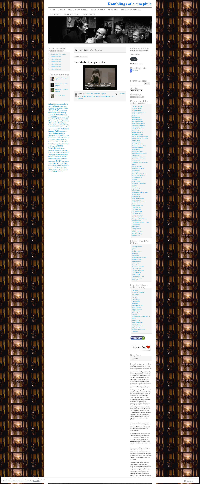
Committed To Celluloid (138, 127)
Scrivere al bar (135, 324)
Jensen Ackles (54, 130)
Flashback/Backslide (137, 151)
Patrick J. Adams (52, 144)
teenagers (50, 165)
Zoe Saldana (60, 172)
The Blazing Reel (136, 209)
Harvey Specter (62, 123)
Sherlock (64, 156)
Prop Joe (54, 146)
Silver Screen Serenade (138, 198)
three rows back (136, 226)
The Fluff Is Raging (137, 213)
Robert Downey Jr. (62, 150)
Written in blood (136, 235)
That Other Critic (136, 207)
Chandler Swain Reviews (138, 129)
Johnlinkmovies (136, 160)
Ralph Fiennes (60, 148)
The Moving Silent (137, 217)
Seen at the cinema (78, 10)
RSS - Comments (136, 72)
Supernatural (60, 163)
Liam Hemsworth (52, 137)
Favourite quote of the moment (58, 54)
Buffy (57, 110)
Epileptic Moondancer (137, 147)
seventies (58, 156)
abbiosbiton (135, 296)
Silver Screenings (136, 200)
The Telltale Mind (136, 272)
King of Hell (65, 135)
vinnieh (134, 230)
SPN (58, 160)
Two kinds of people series (89, 62)
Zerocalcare (135, 331)
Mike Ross (65, 142)
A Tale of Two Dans (137, 108)
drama (54, 116)
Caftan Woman (136, 117)
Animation (55, 14)
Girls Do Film (135, 155)
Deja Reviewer (136, 140)
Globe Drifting (136, 311)
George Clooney (57, 121)
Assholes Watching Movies (139, 112)
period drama (61, 144)
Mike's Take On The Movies (139, 174)
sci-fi (54, 156)
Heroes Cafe (135, 255)
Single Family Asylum (138, 326)
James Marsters (66, 126)
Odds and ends (71, 14)
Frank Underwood (57, 119)
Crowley (63, 112)
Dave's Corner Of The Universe (140, 138)
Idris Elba (66, 125)
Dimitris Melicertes (137, 309)
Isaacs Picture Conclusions (139, 159)
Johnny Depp (64, 131)
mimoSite (134, 314)
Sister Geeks (135, 263)
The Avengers (63, 165)
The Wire (55, 167)
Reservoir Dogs (53, 150)
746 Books (135, 290)
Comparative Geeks (137, 246)
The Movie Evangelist (137, 215)
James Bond (59, 126)
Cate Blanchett (63, 110)
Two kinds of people (100, 94)
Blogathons (89, 14)
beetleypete (135, 303)
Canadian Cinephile (137, 119)
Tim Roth (61, 168)
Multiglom (135, 187)
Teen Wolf (56, 165)
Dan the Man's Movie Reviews (140, 136)
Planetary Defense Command (139, 257)
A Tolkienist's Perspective (138, 292)
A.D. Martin (135, 294)
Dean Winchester (56, 114)
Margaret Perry (136, 170)
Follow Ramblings (139, 48)
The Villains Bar (136, 268)
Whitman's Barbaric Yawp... (139, 329)
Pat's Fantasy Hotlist (137, 322)
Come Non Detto (136, 307)
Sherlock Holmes (52, 158)
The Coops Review (137, 211)
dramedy (59, 117)
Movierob (134, 179)
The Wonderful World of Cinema (140, 222)
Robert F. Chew (52, 152)
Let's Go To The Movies (138, 168)
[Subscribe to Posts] (131, 70)
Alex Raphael (135, 298)
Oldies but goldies (131, 10)
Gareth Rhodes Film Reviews (139, 153)
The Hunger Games (60, 95)
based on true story (61, 106)
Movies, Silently (136, 181)
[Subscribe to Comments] (131, 72)
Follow (134, 59)
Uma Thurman (60, 170)
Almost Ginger (136, 299)
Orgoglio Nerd (136, 320)
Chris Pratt (51, 113)
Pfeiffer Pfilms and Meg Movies (140, 192)
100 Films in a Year (137, 106)
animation (52, 104)
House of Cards (59, 125)
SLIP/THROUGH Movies (139, 202)
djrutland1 (134, 248)
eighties (63, 117)
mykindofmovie (136, 189)
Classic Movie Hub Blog (138, 125)
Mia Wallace (87, 96)
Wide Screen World (137, 234)
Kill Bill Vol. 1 (57, 135)
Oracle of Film (136, 190)
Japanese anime (51, 129)
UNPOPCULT (136, 274)
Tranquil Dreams (136, 228)
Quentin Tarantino (105, 96)
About (62, 10)
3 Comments (121, 94)
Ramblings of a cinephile (130, 4)
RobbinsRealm (136, 194)
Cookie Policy (36, 481)
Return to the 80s (136, 261)
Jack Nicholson (52, 126)
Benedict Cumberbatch (55, 108)
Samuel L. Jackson (60, 152)
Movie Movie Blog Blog (138, 175)
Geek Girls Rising (136, 252)
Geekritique (135, 253)
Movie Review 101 (137, 177)
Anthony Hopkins (60, 104)
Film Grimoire (135, 149)
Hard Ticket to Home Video (139, 157)
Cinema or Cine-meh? (137, 131)
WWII (55, 172)
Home (52, 10)
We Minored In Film (137, 232)
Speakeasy (135, 204)
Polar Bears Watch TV (137, 259)
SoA (62, 158)
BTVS (51, 110)
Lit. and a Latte (136, 313)
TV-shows (113, 10)
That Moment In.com (137, 205)
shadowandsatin (136, 196)
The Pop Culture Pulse (138, 270)
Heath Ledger (51, 125)
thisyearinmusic (136, 328)
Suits (50, 163)
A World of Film (136, 110)
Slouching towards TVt (138, 266)
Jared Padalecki (62, 128)
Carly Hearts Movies (137, 121)
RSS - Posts (135, 70)
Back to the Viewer (137, 114)
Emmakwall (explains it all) (139, 145)
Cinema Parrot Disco (137, 132)
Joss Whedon (54, 133)
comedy (57, 113)
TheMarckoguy (136, 224)
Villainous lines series (56, 56)
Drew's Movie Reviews (138, 144)
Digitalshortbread (136, 142)
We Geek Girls (136, 280)
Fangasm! (134, 250)
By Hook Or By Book (137, 305)
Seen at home (98, 10)
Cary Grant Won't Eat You (138, 123)
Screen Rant (135, 265)
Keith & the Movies (137, 166)
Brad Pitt (66, 108)
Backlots (134, 116)
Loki (58, 137)
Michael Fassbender (57, 142)
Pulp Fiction (95, 96)
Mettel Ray (135, 172)
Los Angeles (63, 137)
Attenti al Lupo (136, 301)
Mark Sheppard (57, 139)
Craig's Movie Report (137, 134)
